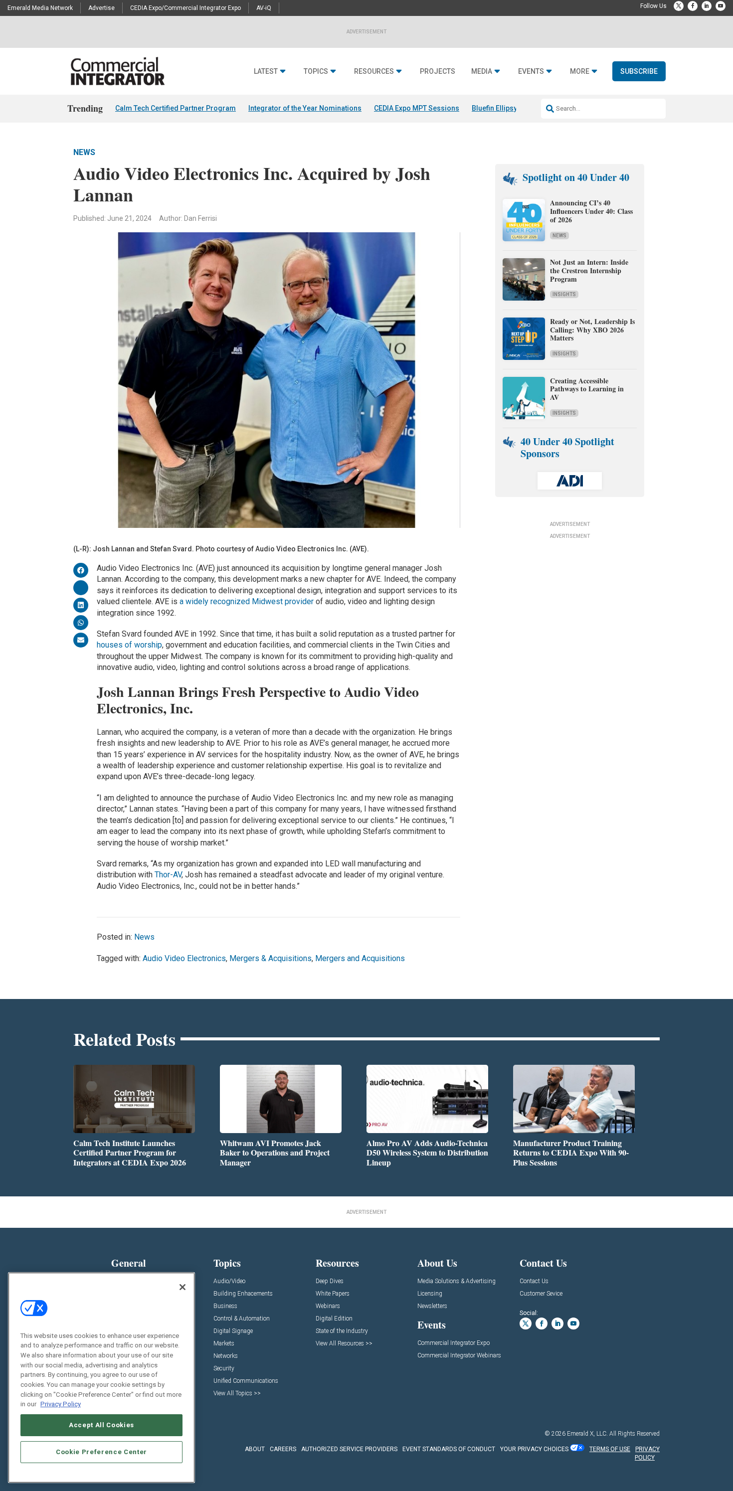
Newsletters (432, 1306)
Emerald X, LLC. (587, 1433)
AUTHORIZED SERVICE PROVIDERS (349, 1449)
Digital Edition (334, 1319)
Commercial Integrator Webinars (459, 1355)
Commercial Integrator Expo (453, 1343)
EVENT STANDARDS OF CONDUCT (448, 1449)
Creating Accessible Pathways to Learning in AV (587, 389)
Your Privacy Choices (534, 1449)
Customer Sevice (541, 1294)
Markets (223, 1343)
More (579, 71)
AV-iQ (263, 8)
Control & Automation (241, 1319)
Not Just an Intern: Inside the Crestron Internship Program (589, 270)
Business (225, 1306)
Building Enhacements (243, 1294)
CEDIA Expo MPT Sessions (416, 108)
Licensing (429, 1294)
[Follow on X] (679, 6)
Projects (437, 71)
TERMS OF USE (609, 1449)
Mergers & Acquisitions (270, 958)
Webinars (328, 1306)
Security (223, 1368)
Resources (374, 71)
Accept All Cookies (101, 1425)
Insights (564, 294)
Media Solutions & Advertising (456, 1281)
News (84, 152)
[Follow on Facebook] (693, 6)
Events (531, 71)
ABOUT (255, 1449)
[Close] (182, 1287)
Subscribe (639, 71)
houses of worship (129, 645)
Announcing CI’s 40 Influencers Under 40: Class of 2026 (591, 211)
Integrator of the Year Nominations (305, 108)
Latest (266, 71)
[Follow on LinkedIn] (707, 6)
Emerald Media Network (40, 8)
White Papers (333, 1294)
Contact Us (534, 1281)
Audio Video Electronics (184, 958)
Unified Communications (245, 1381)
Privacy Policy (60, 1404)
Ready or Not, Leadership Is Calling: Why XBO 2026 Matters (592, 329)
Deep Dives (330, 1281)
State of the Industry (342, 1331)
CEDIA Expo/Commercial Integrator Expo (185, 8)
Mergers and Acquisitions (360, 958)
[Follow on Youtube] (721, 6)
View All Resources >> (344, 1343)
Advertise (101, 8)
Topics (316, 71)
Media (481, 71)
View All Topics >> (237, 1393)
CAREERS (283, 1449)
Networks (225, 1356)
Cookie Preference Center (101, 1452)
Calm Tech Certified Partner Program (175, 108)
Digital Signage (233, 1331)
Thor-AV (168, 874)
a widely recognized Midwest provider (247, 601)
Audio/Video (229, 1281)
